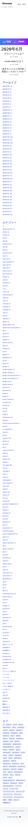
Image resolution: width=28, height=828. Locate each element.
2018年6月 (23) (7, 191)
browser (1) (6, 277)
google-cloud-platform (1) (10, 378)
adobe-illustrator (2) (9, 229)
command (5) (7, 304)
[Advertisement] (14, 24)
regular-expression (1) (9, 543)
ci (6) (4, 289)
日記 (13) (5, 695)
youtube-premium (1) (8, 786)
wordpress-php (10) (8, 662)
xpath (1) (21, 783)
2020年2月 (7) (7, 131)
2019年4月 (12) (7, 161)
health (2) (5, 396)
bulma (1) (5, 280)
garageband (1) (7, 357)
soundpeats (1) (12, 766)
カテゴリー (9, 222)
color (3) (5, 301)
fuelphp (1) (5, 741)
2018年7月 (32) (7, 188)
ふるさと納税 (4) (8, 686)
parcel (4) (5, 507)
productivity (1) (17, 758)
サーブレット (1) (20, 791)
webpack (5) (6, 641)
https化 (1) (11, 749)
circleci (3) (6, 292)
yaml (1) (5, 668)
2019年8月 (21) (7, 149)
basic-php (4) (7, 265)
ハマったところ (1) (18, 797)
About (24, 4)
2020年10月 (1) (7, 113)
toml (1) (11, 774)
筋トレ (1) (16, 800)
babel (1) (5, 250)
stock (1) (5, 590)
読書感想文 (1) (6, 802)
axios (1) (21, 724)
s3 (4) (4, 546)
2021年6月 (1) (7, 101)
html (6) (5, 408)
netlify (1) (11, 755)
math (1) (5, 474)
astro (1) (15, 724)
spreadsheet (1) (7, 579)
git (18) (5, 360)
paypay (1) (5, 510)
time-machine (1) (18, 772)
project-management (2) (10, 534)
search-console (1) (8, 549)
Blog (19, 4)
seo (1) (4, 552)
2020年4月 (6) (7, 125)
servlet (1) (5, 561)
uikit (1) (5, 777)
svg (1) (4, 602)
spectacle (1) (6, 769)
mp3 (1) (5, 755)
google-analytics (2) (9, 369)
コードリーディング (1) (8, 791)
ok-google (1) (18, 755)
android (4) (6, 235)
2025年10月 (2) (7, 86)
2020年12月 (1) (7, 110)
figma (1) (5, 345)
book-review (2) (7, 274)
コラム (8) (6, 674)
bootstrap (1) (21, 727)
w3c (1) (10, 777)
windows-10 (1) (7, 656)
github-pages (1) (7, 744)
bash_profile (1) (6, 727)
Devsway (7, 3)
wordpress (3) (7, 659)
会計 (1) (5, 692)
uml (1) (5, 623)
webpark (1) (6, 783)
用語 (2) (5, 701)
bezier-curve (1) (7, 271)
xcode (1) (5, 665)
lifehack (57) (6, 459)
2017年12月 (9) (7, 208)
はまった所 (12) (7, 683)
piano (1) (5, 525)
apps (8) (5, 241)
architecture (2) (7, 244)
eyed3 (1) (18, 735)
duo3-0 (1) (6, 336)
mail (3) (5, 468)
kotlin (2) (5, 453)
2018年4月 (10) (7, 197)
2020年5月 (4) (7, 122)
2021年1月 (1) (7, 107)
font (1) (5, 351)
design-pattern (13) (8, 325)
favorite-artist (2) (8, 342)
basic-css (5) (6, 259)
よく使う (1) (6, 689)
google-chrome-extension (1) (11, 375)
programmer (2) (7, 528)
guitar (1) (5, 393)
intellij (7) (5, 420)
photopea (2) (6, 513)
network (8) (6, 492)
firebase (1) (12, 738)
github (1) (17, 741)
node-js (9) (6, 495)
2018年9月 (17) (7, 182)
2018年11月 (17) (7, 176)
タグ (5, 721)
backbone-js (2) (7, 253)
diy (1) (4, 330)
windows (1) (6, 653)
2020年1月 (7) (7, 134)
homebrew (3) (7, 402)
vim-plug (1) (6, 632)
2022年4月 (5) (7, 89)
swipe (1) (10, 772)
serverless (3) (7, 558)
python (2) (6, 537)
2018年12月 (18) (7, 173)
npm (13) (5, 498)
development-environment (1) (12, 327)
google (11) (6, 366)
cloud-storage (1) (8, 295)
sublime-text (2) (7, 597)
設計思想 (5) (6, 710)
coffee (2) (5, 298)
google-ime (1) (7, 381)
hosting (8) (6, 405)
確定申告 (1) (6, 707)
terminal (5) (6, 608)
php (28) (5, 519)
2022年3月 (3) (7, 92)
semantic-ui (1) (6, 763)
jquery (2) (5, 444)
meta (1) (23, 752)
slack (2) (5, 570)
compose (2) (6, 307)
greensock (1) (7, 390)
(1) (3, 226)
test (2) (5, 611)
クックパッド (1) (14, 788)
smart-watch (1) (7, 576)
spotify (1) (20, 769)
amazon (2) (6, 232)
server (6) (5, 555)
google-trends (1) (8, 384)
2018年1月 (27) (7, 205)
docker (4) (6, 333)
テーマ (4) (6, 677)
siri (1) (22, 763)
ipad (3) (5, 426)
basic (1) (5, 256)
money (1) (5, 477)
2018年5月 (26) (7, 194)
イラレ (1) (5, 788)
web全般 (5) (6, 647)
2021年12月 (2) (7, 98)
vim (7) (5, 629)
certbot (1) (11, 730)
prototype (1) (6, 760)
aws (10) (5, 247)
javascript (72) (7, 438)
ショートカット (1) (7, 794)
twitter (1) (5, 614)
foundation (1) (19, 738)
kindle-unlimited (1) (8, 450)
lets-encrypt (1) (6, 752)
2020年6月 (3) (7, 119)
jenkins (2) (6, 441)
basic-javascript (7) (8, 262)
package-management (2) (10, 504)
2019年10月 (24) (8, 143)
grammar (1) (6, 387)
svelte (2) (5, 599)
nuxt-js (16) (6, 501)
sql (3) (4, 582)
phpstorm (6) (6, 522)
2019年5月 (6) (7, 158)
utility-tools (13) (7, 626)
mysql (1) (5, 489)
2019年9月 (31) (7, 146)
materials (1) (6, 471)
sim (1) (4, 567)
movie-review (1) (8, 483)
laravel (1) (5, 456)
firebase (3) (6, 348)
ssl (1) (4, 588)
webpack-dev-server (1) (8, 780)
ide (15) (5, 411)
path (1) (5, 758)
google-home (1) (17, 744)
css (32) (5, 316)
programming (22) (8, 531)
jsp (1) (4, 447)
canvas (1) (5, 286)
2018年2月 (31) (7, 203)
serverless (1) (15, 763)
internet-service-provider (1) (11, 423)
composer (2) (7, 310)
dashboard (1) (14, 733)
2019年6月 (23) (7, 155)
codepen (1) (19, 730)
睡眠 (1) (5, 704)
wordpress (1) (13, 783)
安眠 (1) (5, 800)
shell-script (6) (7, 564)
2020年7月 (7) (7, 116)
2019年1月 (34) (7, 170)
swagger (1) (6, 605)
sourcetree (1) (21, 766)
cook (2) (5, 313)
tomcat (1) (5, 774)
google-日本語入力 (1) (8, 747)
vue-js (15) (6, 635)
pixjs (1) (10, 758)
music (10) (6, 486)
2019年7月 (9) (7, 152)
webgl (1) (5, 638)
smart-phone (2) (7, 573)
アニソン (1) (18, 786)
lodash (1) (5, 462)
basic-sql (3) (6, 268)
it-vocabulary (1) (7, 429)
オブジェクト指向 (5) (9, 671)
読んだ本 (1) (6, 713)
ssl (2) (4, 772)
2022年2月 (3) (7, 95)
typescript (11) (7, 617)
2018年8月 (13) (7, 185)
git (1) (11, 741)
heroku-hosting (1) (8, 399)
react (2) (5, 540)
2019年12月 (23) (8, 137)
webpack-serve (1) (20, 780)
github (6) (6, 363)
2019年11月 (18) (7, 140)
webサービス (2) (8, 644)
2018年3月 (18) (7, 200)
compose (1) (6, 733)
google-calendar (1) (8, 372)
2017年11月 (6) (7, 212)
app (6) (5, 238)
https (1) (5, 749)
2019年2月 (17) (7, 167)
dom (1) (12, 735)
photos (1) (5, 516)
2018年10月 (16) (8, 179)
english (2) (6, 339)
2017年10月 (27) (7, 214)
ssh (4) (5, 585)
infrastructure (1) (8, 417)
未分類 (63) (6, 698)
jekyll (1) (18, 749)
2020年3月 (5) (7, 128)
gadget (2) (6, 354)
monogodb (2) (7, 480)
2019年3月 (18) (7, 164)
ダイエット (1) (17, 794)
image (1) (5, 414)
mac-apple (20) (7, 465)
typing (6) (5, 620)
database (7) (6, 318)
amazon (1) (8, 724)
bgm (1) (14, 727)
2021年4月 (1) (7, 104)
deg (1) (21, 733)
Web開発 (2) (6, 650)
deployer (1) (6, 735)
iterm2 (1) (5, 432)
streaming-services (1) (9, 593)
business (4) (6, 283)
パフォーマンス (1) (8, 680)
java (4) (5, 435)
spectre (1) (13, 769)
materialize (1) (15, 752)
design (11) (6, 321)
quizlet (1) (13, 760)
